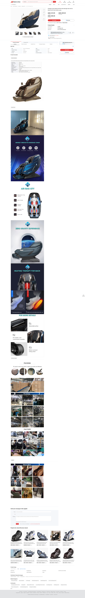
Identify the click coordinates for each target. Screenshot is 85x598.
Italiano (38, 592)
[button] (55, 44)
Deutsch (41, 592)
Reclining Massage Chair (35, 580)
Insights (65, 591)
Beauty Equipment (21, 580)
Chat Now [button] (68, 20)
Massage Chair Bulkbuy (33, 586)
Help (58, 4)
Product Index (57, 591)
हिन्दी (54, 592)
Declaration (51, 594)
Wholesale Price (44, 591)
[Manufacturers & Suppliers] (15, 2)
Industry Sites (48, 591)
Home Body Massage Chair (24, 586)
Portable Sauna (29, 570)
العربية (47, 592)
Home (11, 6)
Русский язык (34, 592)
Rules (74, 4)
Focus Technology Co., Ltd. (36, 594)
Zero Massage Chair (49, 584)
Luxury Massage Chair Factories (40, 584)
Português (28, 592)
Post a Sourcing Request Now (35, 523)
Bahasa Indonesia (67, 592)
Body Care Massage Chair (14, 586)
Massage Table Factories (30, 584)
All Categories (14, 4)
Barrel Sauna (44, 570)
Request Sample (64, 22)
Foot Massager (28, 580)
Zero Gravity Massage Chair (29, 6)
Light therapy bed (29, 572)
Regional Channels (53, 591)
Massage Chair (23, 6)
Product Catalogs (23, 568)
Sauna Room (12, 570)
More (11, 588)
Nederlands (44, 592)
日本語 (52, 592)
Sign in (73, 2)
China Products (25, 591)
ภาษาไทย (57, 592)
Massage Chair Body (64, 584)
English (22, 592)
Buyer (54, 4)
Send (17, 523)
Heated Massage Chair (44, 580)
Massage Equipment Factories (15, 584)
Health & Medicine (15, 6)
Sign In (49, 38)
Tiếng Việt (62, 592)
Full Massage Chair (56, 584)
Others (43, 572)
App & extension (63, 4)
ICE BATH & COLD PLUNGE (62, 570)
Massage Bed (23, 584)
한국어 (49, 592)
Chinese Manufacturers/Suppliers (32, 591)
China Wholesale (39, 591)
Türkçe (60, 592)
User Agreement (47, 594)
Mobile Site (61, 591)
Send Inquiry (54, 20)
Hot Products (20, 591)
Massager (19, 6)
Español (25, 592)
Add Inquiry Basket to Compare (28, 36)
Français (31, 592)
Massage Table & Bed (14, 580)
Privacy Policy (55, 594)
